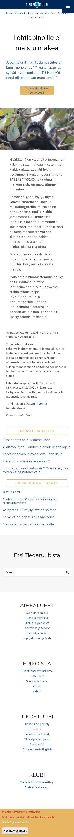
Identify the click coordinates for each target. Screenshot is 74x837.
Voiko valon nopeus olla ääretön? (28, 517)
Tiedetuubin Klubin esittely (37, 782)
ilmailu (44, 613)
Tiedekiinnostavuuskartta (37, 671)
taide (48, 638)
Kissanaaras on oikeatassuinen (26, 440)
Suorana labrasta (37, 681)
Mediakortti (37, 744)
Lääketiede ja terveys (37, 628)
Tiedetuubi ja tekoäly (37, 734)
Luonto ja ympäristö (37, 623)
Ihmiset (31, 633)
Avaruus (31, 613)
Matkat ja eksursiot (37, 787)
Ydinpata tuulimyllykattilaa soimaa (30, 510)
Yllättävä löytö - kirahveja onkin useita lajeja (37, 447)
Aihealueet (64, 13)
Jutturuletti (36, 17)
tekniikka (42, 618)
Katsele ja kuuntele (45, 13)
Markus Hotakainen (37, 88)
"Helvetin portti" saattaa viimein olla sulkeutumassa (30, 501)
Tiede (29, 618)
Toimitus (37, 729)
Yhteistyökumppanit (37, 739)
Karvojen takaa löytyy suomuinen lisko (32, 454)
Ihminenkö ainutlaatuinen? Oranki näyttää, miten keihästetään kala (36, 470)
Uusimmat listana (23, 13)
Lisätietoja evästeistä (15, 822)
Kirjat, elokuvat (32, 638)
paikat (43, 633)
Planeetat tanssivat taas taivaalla (28, 524)
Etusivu (8, 13)
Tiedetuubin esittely (37, 724)
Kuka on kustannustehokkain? (26, 461)
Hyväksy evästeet (15, 830)
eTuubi (37, 686)
